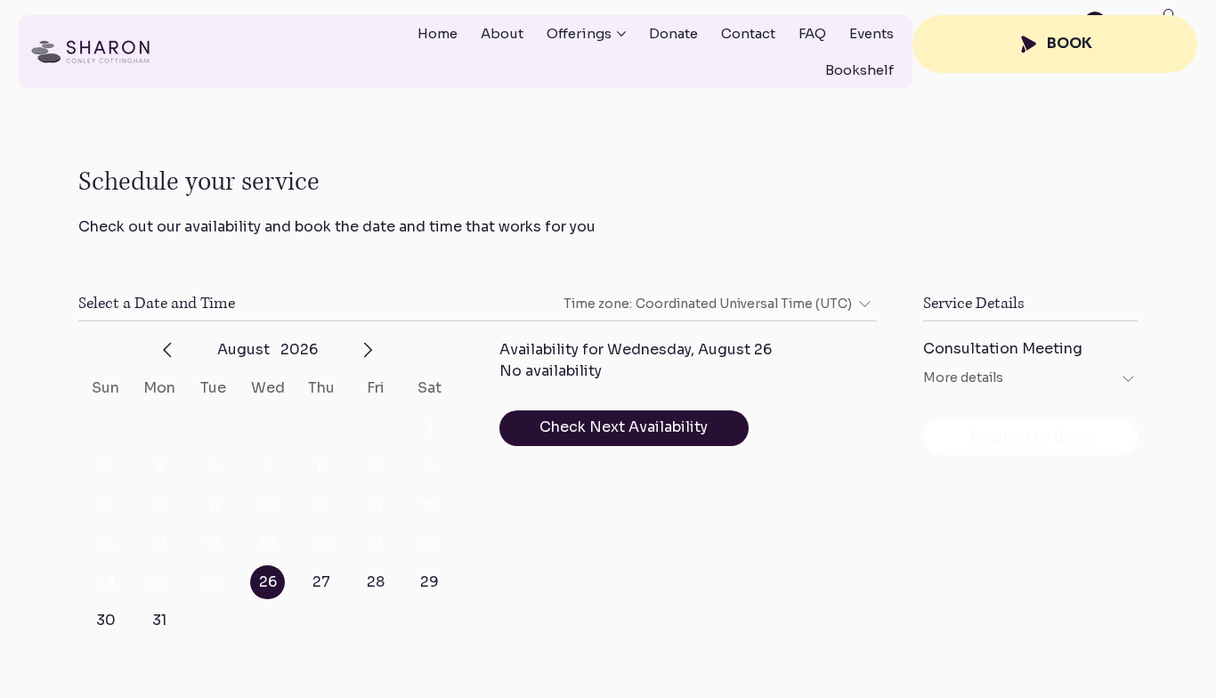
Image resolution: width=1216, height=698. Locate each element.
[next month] (367, 350)
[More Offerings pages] (621, 33)
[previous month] (167, 350)
